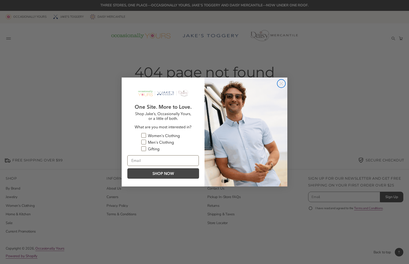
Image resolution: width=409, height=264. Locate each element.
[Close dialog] (281, 83)
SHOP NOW (163, 173)
